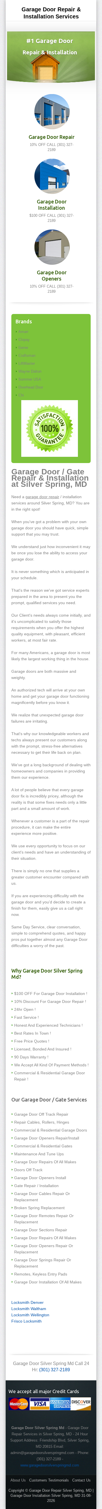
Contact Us (81, 1480)
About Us (18, 1480)
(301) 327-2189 (54, 1369)
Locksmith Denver (27, 1302)
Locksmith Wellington (30, 1315)
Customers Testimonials (49, 1480)
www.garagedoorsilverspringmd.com (49, 1465)
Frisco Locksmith (26, 1321)
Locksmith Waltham (28, 1308)
